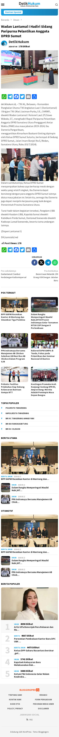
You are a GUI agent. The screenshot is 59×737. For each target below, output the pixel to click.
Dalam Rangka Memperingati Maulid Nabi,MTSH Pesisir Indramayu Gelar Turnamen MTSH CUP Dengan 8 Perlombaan (44, 321)
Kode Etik (15, 704)
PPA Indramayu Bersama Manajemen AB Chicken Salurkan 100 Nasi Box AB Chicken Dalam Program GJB (13, 356)
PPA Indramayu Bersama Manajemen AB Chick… (32, 500)
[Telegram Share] (48, 262)
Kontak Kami (15, 699)
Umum (10, 476)
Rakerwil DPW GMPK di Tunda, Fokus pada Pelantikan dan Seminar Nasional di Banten (43, 354)
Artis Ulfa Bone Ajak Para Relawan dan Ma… (33, 628)
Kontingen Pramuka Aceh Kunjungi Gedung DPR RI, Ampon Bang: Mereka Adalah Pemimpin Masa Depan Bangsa (43, 389)
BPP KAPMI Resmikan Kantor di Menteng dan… (25, 479)
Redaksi (43, 695)
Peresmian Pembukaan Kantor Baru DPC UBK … (35, 640)
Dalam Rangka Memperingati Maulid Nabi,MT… (30, 489)
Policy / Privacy (15, 708)
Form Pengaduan (43, 699)
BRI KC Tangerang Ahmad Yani (20, 418)
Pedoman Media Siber (43, 704)
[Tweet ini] (41, 262)
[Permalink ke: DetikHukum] (4, 43)
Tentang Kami (15, 695)
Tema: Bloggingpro (41, 732)
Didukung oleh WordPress (20, 732)
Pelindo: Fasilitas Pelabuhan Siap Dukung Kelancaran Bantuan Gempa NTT (13, 388)
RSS (31, 719)
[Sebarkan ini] (34, 262)
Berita (4, 476)
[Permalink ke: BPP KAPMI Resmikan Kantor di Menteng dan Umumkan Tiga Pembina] (14, 304)
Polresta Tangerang (16, 408)
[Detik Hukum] (29, 4)
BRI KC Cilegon (13, 429)
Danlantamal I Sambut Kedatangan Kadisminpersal (13, 274)
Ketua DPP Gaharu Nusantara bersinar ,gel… (34, 652)
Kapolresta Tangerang (17, 413)
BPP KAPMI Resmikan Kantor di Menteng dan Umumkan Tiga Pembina (13, 317)
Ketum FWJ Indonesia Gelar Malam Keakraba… (31, 675)
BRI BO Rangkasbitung (17, 424)
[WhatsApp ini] (55, 262)
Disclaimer (43, 708)
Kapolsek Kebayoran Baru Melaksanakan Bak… (27, 663)
